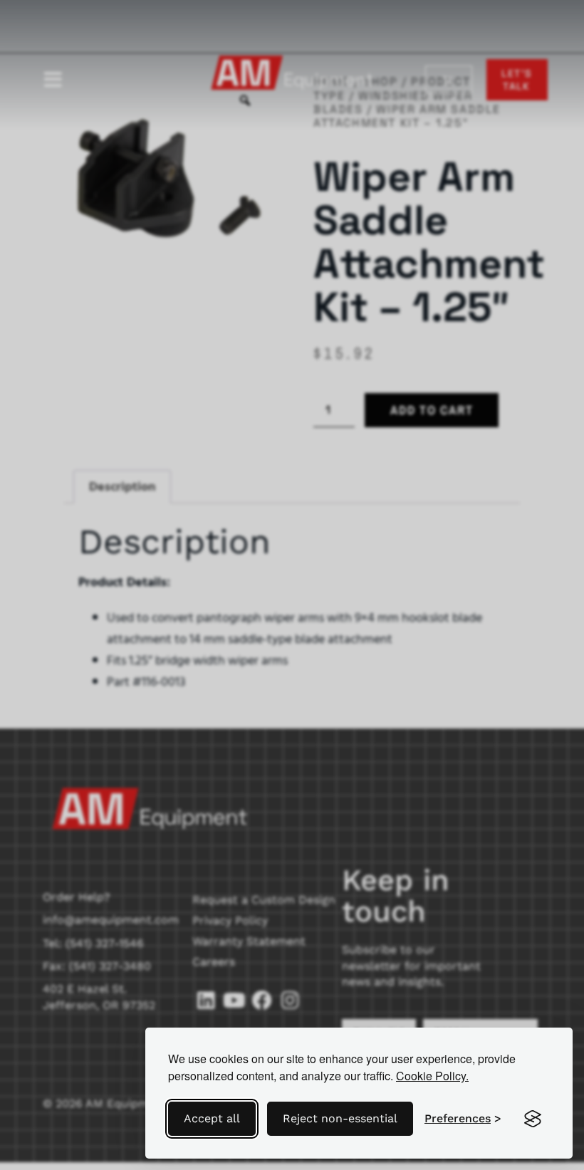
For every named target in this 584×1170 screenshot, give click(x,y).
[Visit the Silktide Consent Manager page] (533, 1119)
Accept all (212, 1118)
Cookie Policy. (432, 1075)
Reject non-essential (340, 1118)
